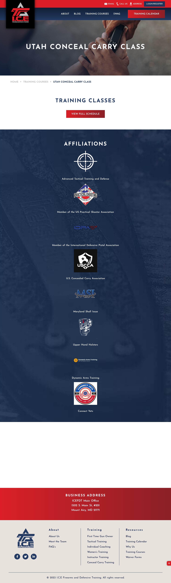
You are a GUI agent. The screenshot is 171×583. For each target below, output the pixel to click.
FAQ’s (52, 547)
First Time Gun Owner (100, 536)
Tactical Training (97, 541)
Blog (77, 14)
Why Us (130, 547)
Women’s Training (97, 552)
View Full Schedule (85, 114)
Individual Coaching (98, 547)
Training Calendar (146, 14)
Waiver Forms (134, 557)
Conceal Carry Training (100, 562)
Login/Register (154, 4)
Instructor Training (98, 557)
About (65, 14)
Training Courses (97, 14)
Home (14, 82)
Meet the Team (57, 541)
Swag (116, 14)
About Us (54, 536)
